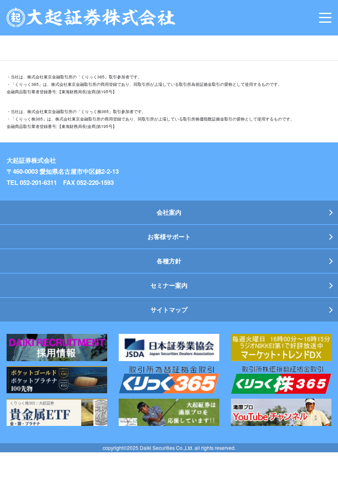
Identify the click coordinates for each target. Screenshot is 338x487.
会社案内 (169, 212)
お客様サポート (169, 236)
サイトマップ (169, 309)
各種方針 (169, 260)
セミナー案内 (169, 285)
